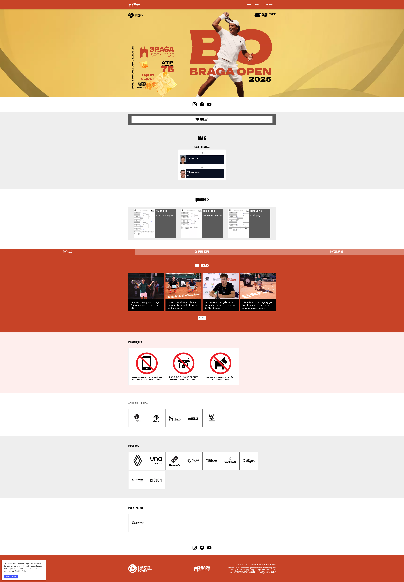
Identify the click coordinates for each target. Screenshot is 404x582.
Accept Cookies (11, 576)
